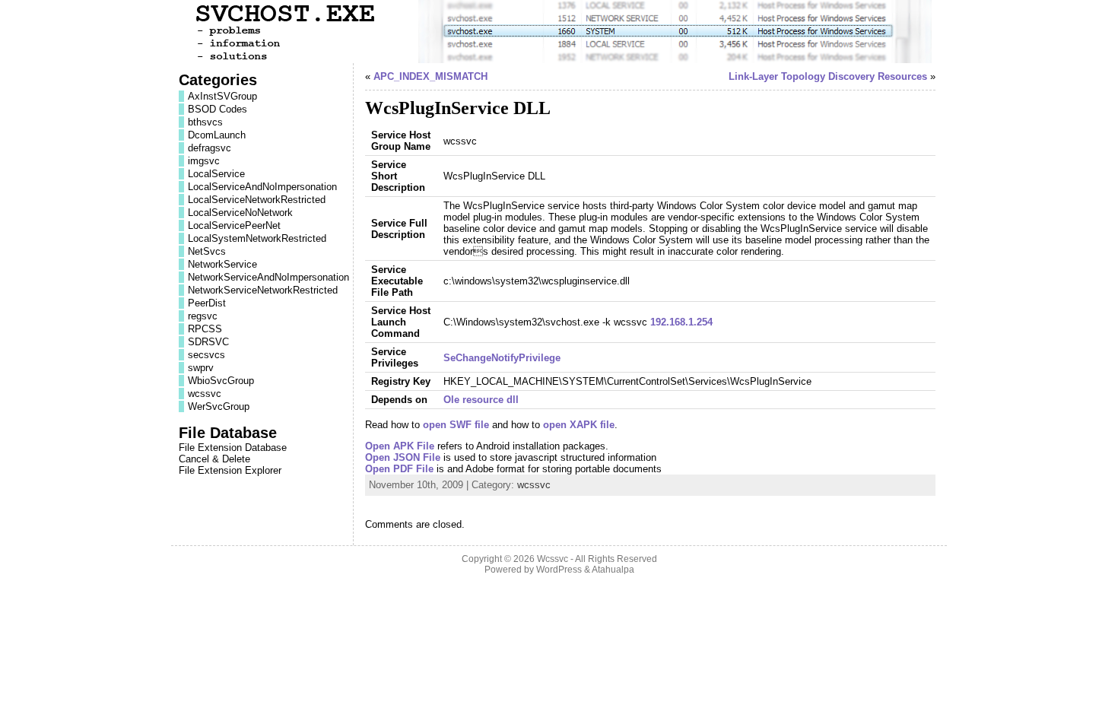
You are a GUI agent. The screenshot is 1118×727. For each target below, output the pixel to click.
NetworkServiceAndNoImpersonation (268, 277)
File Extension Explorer (230, 470)
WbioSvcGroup (221, 380)
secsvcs (206, 354)
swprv (201, 367)
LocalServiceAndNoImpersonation (262, 186)
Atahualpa (613, 569)
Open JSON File (402, 457)
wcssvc (204, 393)
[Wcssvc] (559, 31)
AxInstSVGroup (222, 96)
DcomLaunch (217, 135)
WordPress (559, 569)
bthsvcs (205, 122)
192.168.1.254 (681, 322)
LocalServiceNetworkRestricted (257, 199)
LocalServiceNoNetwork (240, 212)
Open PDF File (399, 469)
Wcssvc (552, 559)
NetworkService (222, 264)
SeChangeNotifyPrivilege (502, 358)
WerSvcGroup (218, 406)
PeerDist (207, 303)
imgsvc (204, 161)
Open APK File (399, 446)
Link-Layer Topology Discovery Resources (828, 76)
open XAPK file (579, 424)
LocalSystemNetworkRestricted (257, 238)
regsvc (203, 316)
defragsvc (209, 148)
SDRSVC (208, 342)
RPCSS (205, 329)
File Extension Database (233, 447)
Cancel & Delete (214, 459)
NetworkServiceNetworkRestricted (263, 290)
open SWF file (456, 424)
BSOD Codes (217, 109)
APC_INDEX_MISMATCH (430, 76)
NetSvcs (207, 251)
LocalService (216, 173)
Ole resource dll (481, 399)
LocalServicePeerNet (234, 225)
